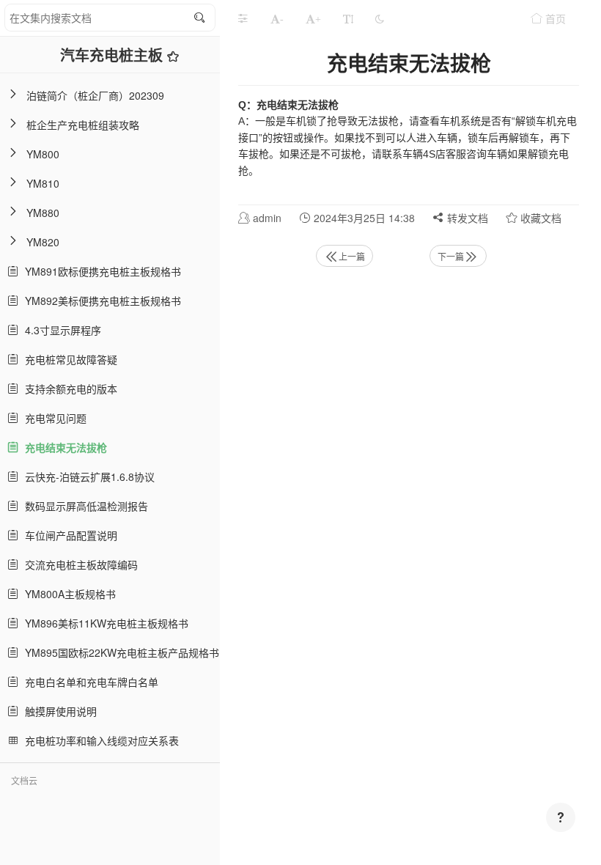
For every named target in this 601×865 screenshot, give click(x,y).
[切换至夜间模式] (379, 18)
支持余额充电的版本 (68, 388)
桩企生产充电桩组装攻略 (82, 124)
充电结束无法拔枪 (63, 447)
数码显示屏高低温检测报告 (83, 505)
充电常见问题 (52, 418)
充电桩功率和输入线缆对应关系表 (99, 740)
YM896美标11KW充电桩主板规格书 (103, 623)
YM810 (42, 183)
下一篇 (451, 256)
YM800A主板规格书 (67, 593)
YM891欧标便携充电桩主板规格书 (100, 271)
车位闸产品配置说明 (68, 535)
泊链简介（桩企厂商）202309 (95, 95)
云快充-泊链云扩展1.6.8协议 (87, 476)
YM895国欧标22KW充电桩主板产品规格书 (119, 652)
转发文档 (466, 217)
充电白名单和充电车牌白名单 (88, 681)
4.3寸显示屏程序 (60, 330)
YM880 (42, 212)
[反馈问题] (560, 817)
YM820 (42, 242)
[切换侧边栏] (242, 18)
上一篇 (352, 256)
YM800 (42, 154)
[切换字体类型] (348, 18)
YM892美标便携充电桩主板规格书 (100, 300)
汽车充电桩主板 (113, 54)
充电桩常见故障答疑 (68, 359)
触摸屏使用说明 (58, 711)
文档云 (24, 780)
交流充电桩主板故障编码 (78, 564)
